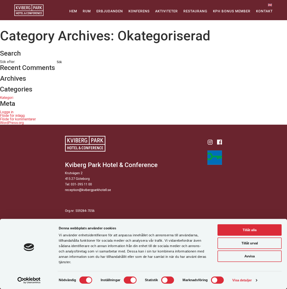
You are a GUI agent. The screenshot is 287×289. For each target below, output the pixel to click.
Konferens (139, 11)
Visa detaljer (242, 280)
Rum (87, 11)
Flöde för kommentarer (18, 119)
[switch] (130, 280)
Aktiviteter (166, 11)
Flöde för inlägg (12, 115)
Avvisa (249, 256)
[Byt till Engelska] (270, 5)
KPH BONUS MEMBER (231, 11)
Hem (73, 11)
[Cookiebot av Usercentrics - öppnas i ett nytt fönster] (29, 280)
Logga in (6, 112)
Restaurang (195, 11)
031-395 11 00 (81, 184)
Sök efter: (7, 62)
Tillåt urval (249, 243)
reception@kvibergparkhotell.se (88, 190)
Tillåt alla (250, 230)
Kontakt (264, 11)
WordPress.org (12, 123)
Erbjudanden (109, 11)
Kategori (6, 98)
